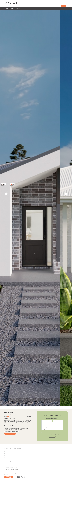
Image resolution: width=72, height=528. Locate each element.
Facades (7, 8)
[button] (6, 194)
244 (10, 416)
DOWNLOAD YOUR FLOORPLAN (9, 477)
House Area (6, 418)
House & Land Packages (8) (10, 433)
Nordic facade (52, 406)
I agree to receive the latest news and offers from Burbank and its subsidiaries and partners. (52, 432)
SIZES (5, 416)
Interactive (18, 8)
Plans (12, 8)
